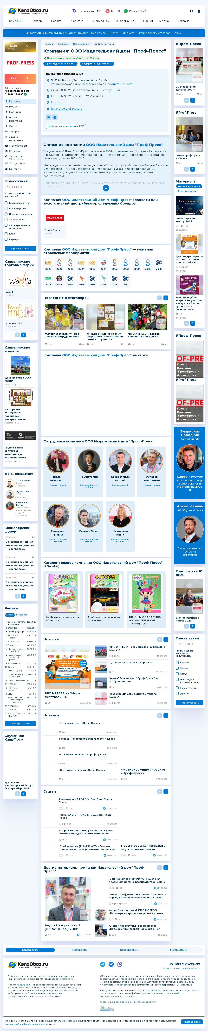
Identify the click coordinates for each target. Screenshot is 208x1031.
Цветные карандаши (20, 214)
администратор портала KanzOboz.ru (181, 968)
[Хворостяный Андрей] (120, 461)
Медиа (164, 21)
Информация (125, 21)
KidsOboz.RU (80, 949)
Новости (57, 21)
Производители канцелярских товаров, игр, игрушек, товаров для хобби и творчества (62, 63)
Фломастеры (16, 219)
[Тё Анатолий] (89, 461)
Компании (16, 21)
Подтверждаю (192, 1021)
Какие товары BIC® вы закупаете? (18, 194)
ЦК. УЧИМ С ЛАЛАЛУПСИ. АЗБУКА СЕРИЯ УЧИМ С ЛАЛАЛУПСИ (145, 620)
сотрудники (111, 90)
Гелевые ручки (17, 208)
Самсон (184, 662)
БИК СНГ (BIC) (13, 186)
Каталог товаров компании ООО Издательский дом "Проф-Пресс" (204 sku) (102, 564)
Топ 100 (115, 11)
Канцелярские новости (17, 349)
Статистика (16, 157)
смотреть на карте (120, 84)
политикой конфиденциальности (25, 1024)
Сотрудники (17, 163)
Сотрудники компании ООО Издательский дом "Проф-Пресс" (98, 441)
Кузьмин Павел (89, 531)
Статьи (13, 126)
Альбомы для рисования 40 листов (62, 618)
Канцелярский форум (18, 529)
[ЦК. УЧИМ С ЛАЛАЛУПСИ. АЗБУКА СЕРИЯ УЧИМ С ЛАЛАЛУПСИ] (146, 593)
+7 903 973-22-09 (184, 964)
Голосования (16, 181)
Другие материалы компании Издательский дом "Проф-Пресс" (94, 869)
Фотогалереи (18, 145)
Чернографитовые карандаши (19, 226)
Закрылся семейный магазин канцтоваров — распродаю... (20, 545)
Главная (49, 44)
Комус (183, 673)
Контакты (15, 168)
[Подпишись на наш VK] (111, 963)
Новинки (15, 112)
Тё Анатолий (89, 476)
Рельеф (184, 668)
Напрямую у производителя (189, 681)
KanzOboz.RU (30, 949)
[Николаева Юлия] (120, 516)
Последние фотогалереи (66, 298)
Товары (37, 21)
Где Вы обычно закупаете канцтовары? (184, 653)
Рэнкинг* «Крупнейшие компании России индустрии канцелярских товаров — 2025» (104, 33)
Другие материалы (16, 138)
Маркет (148, 21)
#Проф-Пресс (188, 336)
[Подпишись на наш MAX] (119, 963)
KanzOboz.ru (66, 979)
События (77, 21)
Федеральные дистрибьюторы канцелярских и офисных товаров (98, 63)
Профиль (15, 101)
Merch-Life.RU (178, 949)
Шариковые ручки (19, 203)
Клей (12, 233)
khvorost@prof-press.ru (66, 108)
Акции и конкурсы (15, 119)
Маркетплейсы (188, 688)
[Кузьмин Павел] (89, 516)
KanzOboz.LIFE (129, 949)
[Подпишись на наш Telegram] (102, 963)
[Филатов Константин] (151, 461)
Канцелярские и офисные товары (32, 13)
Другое (184, 693)
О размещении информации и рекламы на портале (128, 1002)
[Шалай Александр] (57, 461)
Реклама (183, 21)
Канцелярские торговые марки (19, 263)
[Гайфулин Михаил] (57, 516)
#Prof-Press (186, 380)
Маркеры (14, 239)
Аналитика (99, 21)
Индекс (136, 11)
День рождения (19, 474)
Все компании (81, 44)
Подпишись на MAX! (89, 11)
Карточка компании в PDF (67, 126)
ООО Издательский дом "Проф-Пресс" (124, 145)
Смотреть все (20, 723)
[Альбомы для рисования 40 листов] (63, 593)
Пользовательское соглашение (156, 990)
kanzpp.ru (58, 102)
